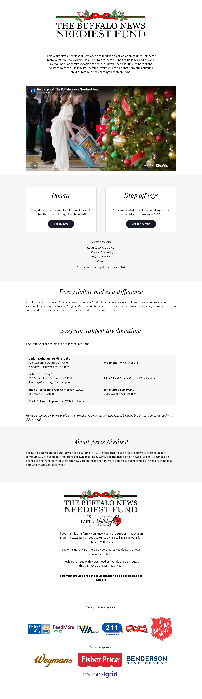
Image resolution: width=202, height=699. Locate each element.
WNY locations (129, 362)
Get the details (141, 224)
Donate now (61, 224)
